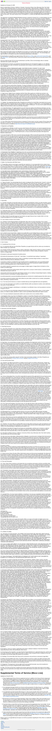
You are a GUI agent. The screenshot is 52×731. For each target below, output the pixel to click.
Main (2, 721)
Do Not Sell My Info (5, 727)
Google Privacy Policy (32, 358)
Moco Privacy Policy (14, 682)
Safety (2, 728)
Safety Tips (47, 166)
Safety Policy (5, 57)
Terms (2, 724)
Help (2, 723)
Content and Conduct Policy (42, 56)
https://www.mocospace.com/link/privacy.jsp (25, 123)
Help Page (40, 391)
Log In (50, 1)
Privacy (2, 726)
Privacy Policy (31, 56)
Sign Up (46, 1)
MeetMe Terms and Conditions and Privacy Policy (34, 682)
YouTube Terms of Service (18, 358)
